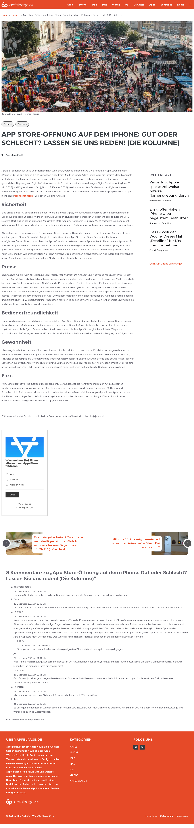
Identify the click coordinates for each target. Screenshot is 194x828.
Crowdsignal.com (24, 507)
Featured (8, 124)
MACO (73, 775)
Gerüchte (139, 4)
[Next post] (187, 543)
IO (71, 769)
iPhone (82, 4)
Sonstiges (166, 4)
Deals (180, 4)
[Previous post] (6, 543)
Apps (152, 4)
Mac (104, 4)
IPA (71, 758)
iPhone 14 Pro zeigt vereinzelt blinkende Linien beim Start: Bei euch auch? (134, 543)
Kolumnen (22, 124)
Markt (20, 155)
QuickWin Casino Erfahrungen (166, 263)
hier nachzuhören (23, 195)
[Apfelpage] (17, 4)
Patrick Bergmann (159, 250)
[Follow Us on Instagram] (142, 747)
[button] (190, 4)
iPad (94, 4)
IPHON (73, 752)
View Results (24, 504)
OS (126, 4)
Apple (70, 4)
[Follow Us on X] (135, 747)
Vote (12, 494)
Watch (116, 4)
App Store (11, 155)
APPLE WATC (77, 780)
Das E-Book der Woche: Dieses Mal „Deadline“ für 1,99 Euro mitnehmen (166, 238)
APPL (73, 746)
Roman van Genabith (160, 200)
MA (71, 763)
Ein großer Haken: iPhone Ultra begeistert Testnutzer (169, 213)
